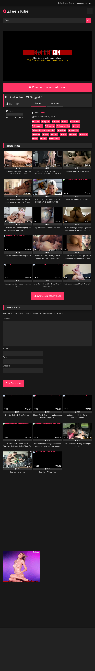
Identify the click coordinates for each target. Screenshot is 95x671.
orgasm (37, 134)
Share (56, 103)
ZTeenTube (17, 11)
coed (65, 122)
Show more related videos (47, 296)
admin (42, 113)
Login (79, 3)
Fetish (77, 126)
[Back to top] (87, 663)
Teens (37, 122)
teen (35, 139)
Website (6, 366)
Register (88, 3)
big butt (46, 122)
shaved (73, 134)
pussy (55, 134)
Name (6, 349)
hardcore (62, 130)
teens (44, 139)
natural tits (74, 130)
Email (6, 357)
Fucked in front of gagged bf (44, 130)
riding (64, 134)
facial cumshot (64, 126)
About (39, 103)
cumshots (75, 122)
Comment (7, 319)
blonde (56, 122)
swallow (84, 134)
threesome (55, 139)
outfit (46, 134)
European (50, 126)
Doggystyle (38, 126)
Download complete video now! (49, 87)
